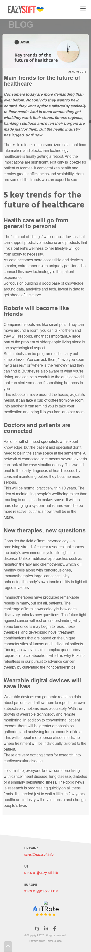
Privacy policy (37, 940)
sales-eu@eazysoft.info (41, 891)
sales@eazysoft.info (38, 854)
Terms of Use (54, 940)
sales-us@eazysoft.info (41, 873)
